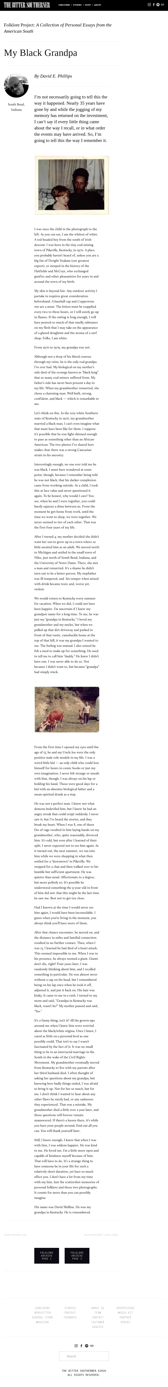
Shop (88, 5)
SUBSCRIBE (42, 1308)
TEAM (97, 1312)
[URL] (92, 1345)
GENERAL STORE (42, 1317)
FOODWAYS (70, 1317)
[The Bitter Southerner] (76, 1345)
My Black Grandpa (40, 52)
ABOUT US (97, 1308)
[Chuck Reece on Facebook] (81, 1345)
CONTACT (98, 1317)
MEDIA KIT (125, 1312)
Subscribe (64, 5)
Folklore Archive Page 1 (46, 1255)
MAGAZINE (42, 1322)
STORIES (77, 5)
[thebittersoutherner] (86, 1345)
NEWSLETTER (42, 1312)
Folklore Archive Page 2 (77, 1255)
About (97, 5)
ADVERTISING (125, 1308)
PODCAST (70, 1312)
